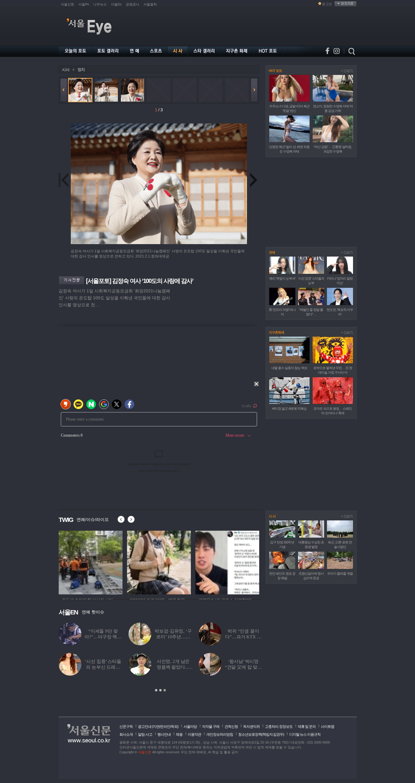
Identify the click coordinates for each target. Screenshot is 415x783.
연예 (272, 252)
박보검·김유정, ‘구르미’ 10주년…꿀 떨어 (173, 637)
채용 (179, 734)
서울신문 (67, 4)
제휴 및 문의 (307, 726)
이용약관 (194, 734)
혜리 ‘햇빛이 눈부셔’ (282, 278)
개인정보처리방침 (219, 734)
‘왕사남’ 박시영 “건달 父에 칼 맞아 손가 (243, 667)
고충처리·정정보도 (279, 726)
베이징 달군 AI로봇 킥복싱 (289, 408)
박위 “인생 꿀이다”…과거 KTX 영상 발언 (243, 637)
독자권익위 (251, 726)
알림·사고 (145, 734)
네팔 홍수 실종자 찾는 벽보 (289, 368)
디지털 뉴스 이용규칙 (305, 734)
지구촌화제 (276, 332)
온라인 (165, 726)
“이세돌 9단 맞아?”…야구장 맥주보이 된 (103, 637)
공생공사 (132, 4)
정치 (81, 69)
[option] (90, 562)
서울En (116, 4)
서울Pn (83, 4)
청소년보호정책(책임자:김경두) (261, 734)
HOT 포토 (275, 70)
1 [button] (156, 690)
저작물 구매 (210, 726)
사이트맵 (327, 726)
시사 (65, 69)
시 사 (272, 516)
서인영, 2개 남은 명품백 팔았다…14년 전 (173, 667)
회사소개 (126, 734)
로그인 (327, 4)
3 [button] (164, 690)
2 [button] (160, 690)
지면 (156, 726)
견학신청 (231, 726)
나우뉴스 (100, 4)
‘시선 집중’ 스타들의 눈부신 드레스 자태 (103, 667)
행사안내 (164, 734)
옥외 (174, 726)
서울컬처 (150, 4)
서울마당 (190, 726)
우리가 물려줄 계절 (340, 573)
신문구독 (126, 726)
